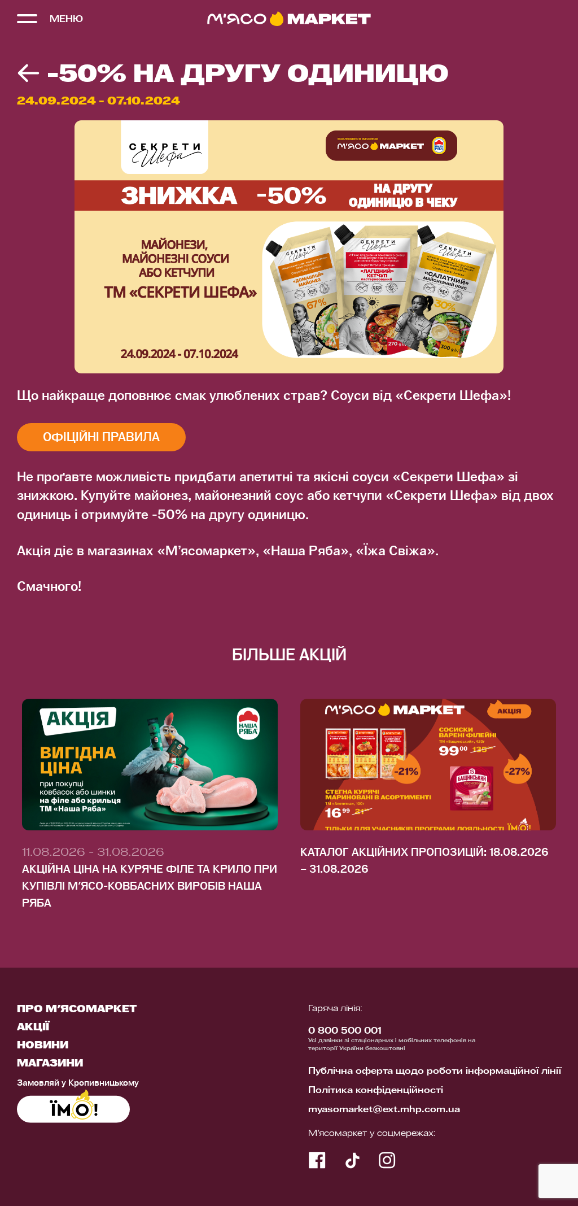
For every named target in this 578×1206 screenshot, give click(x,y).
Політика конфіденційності (375, 1091)
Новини (42, 1045)
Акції (33, 1027)
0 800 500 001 (345, 1031)
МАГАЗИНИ (50, 1064)
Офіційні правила (101, 437)
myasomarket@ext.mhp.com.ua (384, 1110)
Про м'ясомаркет (77, 1009)
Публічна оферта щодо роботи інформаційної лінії (434, 1072)
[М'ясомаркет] (289, 18)
